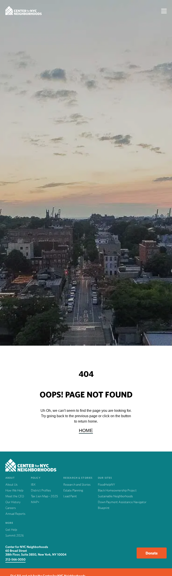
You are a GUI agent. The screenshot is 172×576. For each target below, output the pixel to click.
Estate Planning (73, 490)
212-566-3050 (15, 559)
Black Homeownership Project (117, 490)
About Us (11, 484)
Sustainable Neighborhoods (115, 496)
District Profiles (41, 490)
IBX (33, 484)
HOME (86, 430)
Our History (13, 502)
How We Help (14, 490)
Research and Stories (76, 484)
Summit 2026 (14, 535)
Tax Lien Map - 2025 (44, 496)
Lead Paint (70, 496)
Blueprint (104, 508)
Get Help (11, 529)
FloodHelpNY (106, 484)
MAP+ (35, 502)
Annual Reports (15, 513)
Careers (10, 508)
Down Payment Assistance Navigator (122, 502)
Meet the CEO (14, 496)
